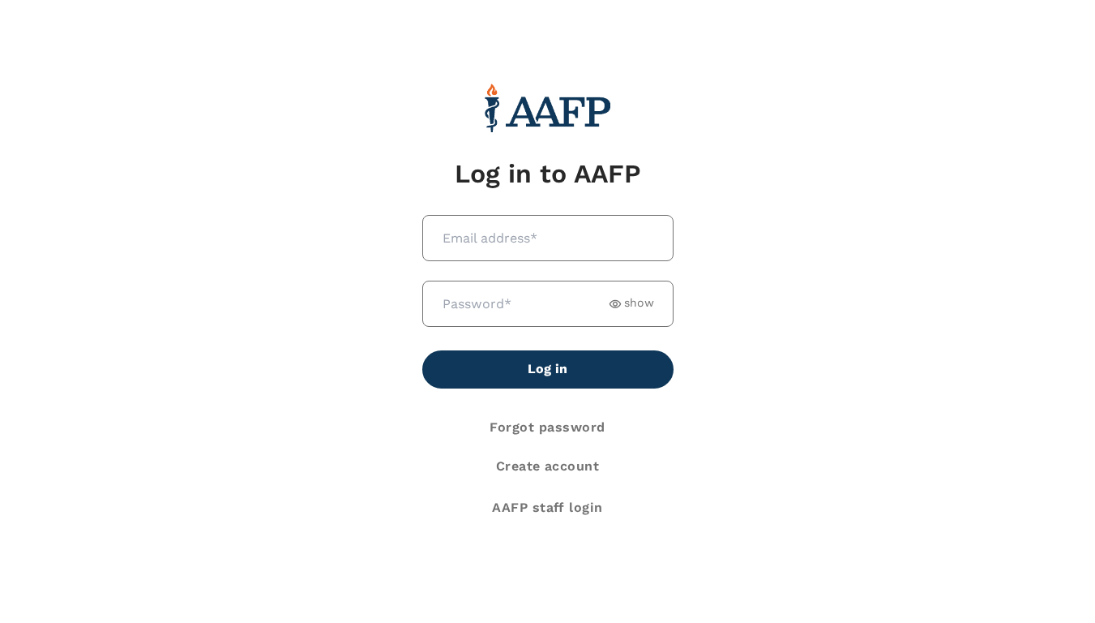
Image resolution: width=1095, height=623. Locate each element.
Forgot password (547, 427)
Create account (548, 466)
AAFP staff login (547, 507)
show (639, 303)
